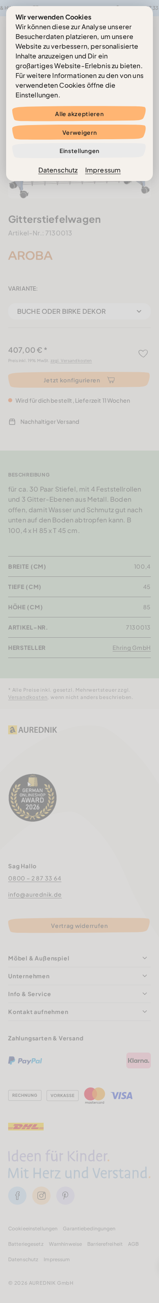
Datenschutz (58, 170)
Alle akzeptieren (79, 113)
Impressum (103, 170)
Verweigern (79, 132)
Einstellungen (79, 150)
